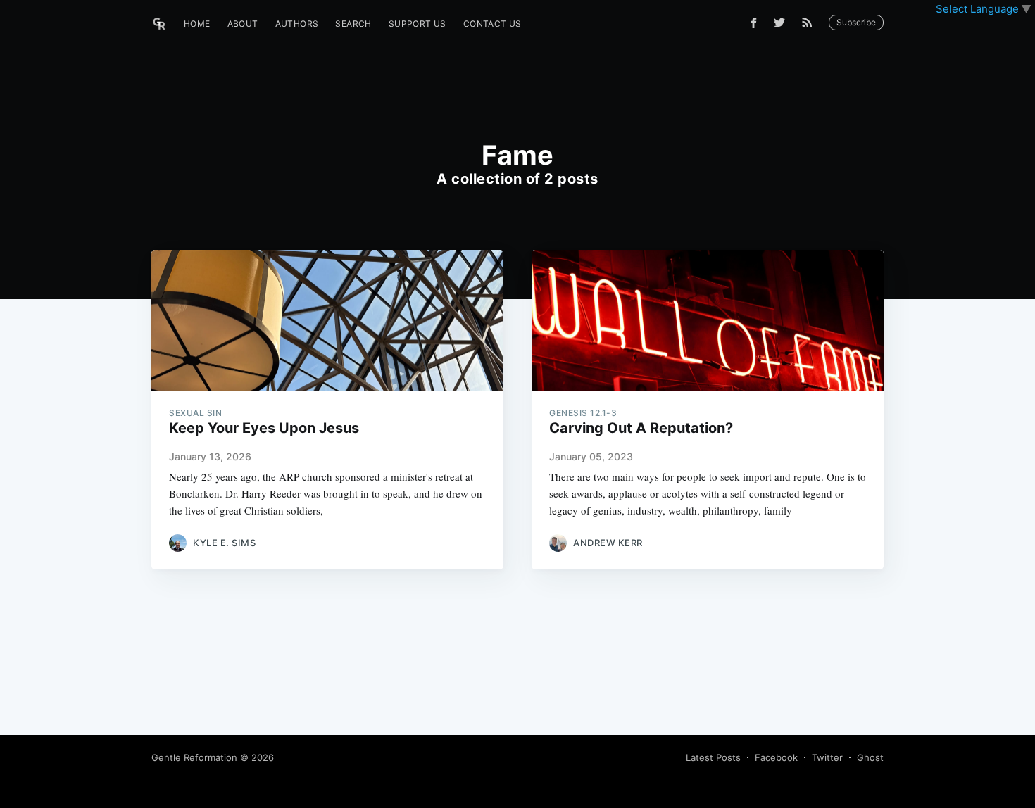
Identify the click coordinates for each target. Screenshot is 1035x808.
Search (353, 23)
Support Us (417, 23)
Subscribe (856, 22)
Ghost (870, 757)
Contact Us (492, 23)
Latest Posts (713, 757)
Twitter (827, 757)
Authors (297, 23)
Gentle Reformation (194, 757)
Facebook (776, 757)
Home (197, 23)
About (242, 23)
